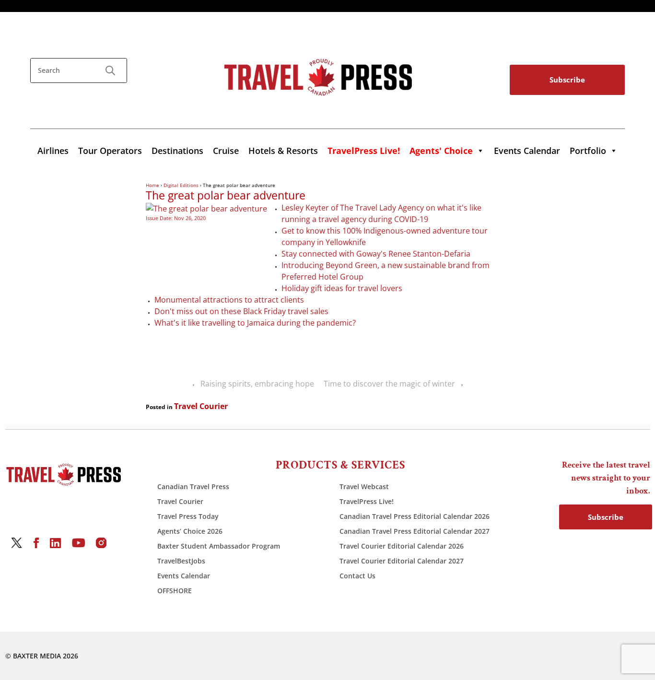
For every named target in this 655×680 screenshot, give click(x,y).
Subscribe (567, 79)
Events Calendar (527, 150)
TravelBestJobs (181, 560)
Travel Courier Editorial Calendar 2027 (401, 560)
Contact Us (357, 575)
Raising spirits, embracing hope (257, 383)
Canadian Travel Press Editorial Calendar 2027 (414, 531)
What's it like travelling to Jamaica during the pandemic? (255, 322)
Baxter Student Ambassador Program (218, 546)
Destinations (177, 150)
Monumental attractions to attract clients (229, 299)
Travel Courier (201, 406)
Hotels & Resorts (283, 150)
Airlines (53, 150)
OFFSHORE (174, 590)
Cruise (226, 150)
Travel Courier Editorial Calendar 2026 (401, 546)
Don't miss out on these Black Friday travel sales (241, 311)
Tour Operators (110, 150)
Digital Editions (181, 185)
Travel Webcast (364, 486)
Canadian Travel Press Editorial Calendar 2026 (414, 516)
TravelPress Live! (366, 501)
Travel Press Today (188, 516)
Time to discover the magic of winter (389, 383)
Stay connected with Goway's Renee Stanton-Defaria (375, 253)
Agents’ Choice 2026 (189, 531)
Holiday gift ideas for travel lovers (341, 288)
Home (152, 185)
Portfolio (588, 150)
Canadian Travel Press (193, 486)
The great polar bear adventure (225, 195)
